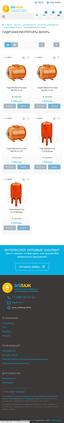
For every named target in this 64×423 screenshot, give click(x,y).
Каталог (17, 25)
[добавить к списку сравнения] (23, 57)
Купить (23, 106)
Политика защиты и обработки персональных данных (25, 359)
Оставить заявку (29, 266)
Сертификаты (8, 323)
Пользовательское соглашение (15, 363)
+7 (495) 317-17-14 (23, 297)
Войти (40, 2)
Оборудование (29, 25)
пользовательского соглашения (22, 399)
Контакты (6, 336)
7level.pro (56, 420)
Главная (8, 25)
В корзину (10, 106)
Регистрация (55, 2)
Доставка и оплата (10, 355)
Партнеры (6, 332)
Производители (9, 351)
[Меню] (3, 16)
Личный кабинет (9, 379)
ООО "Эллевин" (17, 392)
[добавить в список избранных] (28, 57)
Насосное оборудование (48, 25)
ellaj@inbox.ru (18, 303)
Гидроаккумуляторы (12, 27)
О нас (4, 327)
